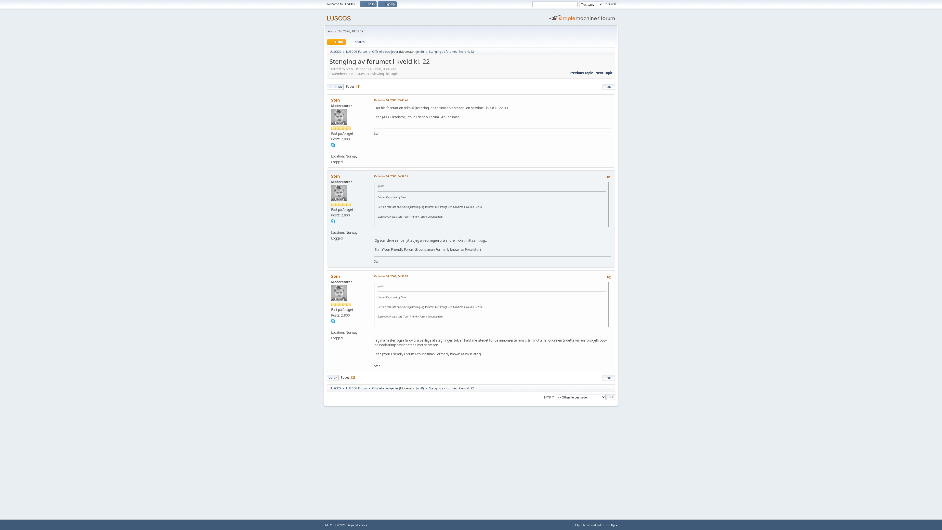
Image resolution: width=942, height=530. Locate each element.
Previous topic (581, 73)
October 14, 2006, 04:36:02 (391, 276)
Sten (335, 100)
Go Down (335, 87)
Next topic (604, 73)
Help (577, 525)
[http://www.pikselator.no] (333, 150)
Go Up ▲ (612, 525)
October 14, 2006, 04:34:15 (391, 176)
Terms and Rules (593, 525)
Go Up (332, 377)
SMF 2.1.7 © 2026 (334, 525)
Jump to (549, 397)
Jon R (419, 52)
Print (609, 87)
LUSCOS (339, 18)
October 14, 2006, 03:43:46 (391, 100)
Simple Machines (357, 525)
